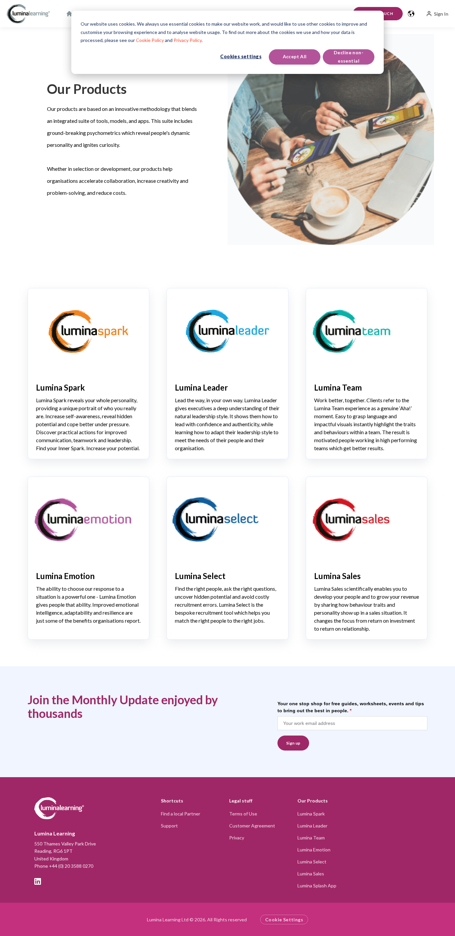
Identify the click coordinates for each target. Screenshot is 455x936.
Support (169, 825)
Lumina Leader (312, 825)
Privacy (236, 837)
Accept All (295, 56)
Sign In (441, 14)
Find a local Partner (180, 813)
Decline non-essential (348, 57)
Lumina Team (311, 837)
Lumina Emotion (313, 849)
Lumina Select (311, 861)
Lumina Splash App (316, 885)
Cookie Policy (150, 40)
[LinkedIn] (37, 881)
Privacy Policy (188, 40)
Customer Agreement (252, 825)
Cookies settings (240, 56)
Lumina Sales (310, 873)
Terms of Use (243, 813)
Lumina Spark (311, 813)
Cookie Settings (284, 919)
